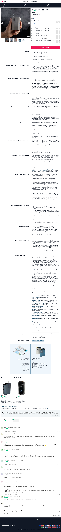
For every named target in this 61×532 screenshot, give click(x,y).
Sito (32, 321)
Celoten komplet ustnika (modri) (38, 324)
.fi (52, 525)
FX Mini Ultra (34, 240)
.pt (50, 527)
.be (43, 525)
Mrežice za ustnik (35, 318)
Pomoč (51, 1)
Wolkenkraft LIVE (19, 397)
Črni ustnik (34, 330)
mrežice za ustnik (43, 235)
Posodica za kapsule (36, 300)
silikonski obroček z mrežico (53, 235)
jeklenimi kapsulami (52, 169)
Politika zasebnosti (25, 529)
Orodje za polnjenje (35, 297)
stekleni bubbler (49, 135)
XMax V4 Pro (34, 254)
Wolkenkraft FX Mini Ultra (6, 397)
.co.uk (59, 527)
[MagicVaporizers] (7, 1)
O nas (2, 519)
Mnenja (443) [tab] (3, 424)
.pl (49, 527)
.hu (42, 527)
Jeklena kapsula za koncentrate (38, 303)
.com (40, 525)
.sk (52, 527)
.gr (57, 525)
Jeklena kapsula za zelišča (37, 294)
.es (56, 527)
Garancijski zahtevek (56, 519)
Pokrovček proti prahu (36, 315)
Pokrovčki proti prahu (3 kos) (37, 312)
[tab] (30, 406)
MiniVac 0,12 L (34, 309)
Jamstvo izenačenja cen (5, 520)
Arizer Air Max (34, 269)
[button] (29, 9)
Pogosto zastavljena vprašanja (33, 519)
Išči (55, 1)
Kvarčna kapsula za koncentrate (38, 306)
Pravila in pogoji (19, 529)
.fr (54, 525)
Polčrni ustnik (34, 327)
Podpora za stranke (56, 520)
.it (45, 527)
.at (42, 525)
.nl (59, 525)
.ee (50, 525)
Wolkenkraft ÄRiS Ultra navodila (38, 340)
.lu (47, 527)
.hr (45, 525)
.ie (43, 527)
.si (54, 527)
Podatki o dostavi (31, 520)
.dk (49, 525)
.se (57, 527)
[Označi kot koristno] (56, 431)
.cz (47, 525)
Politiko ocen (49, 408)
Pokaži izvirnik (14, 431)
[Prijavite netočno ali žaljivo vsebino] (59, 431)
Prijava (47, 1)
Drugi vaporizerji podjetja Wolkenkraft (11, 377)
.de (56, 525)
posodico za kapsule (44, 170)
